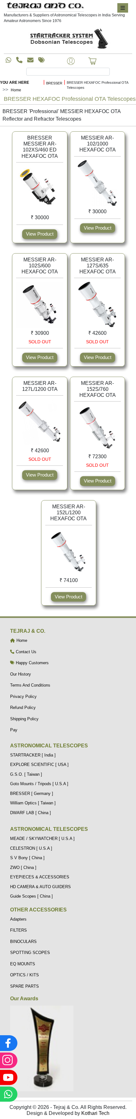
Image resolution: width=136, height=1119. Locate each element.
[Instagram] (8, 1060)
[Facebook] (8, 1043)
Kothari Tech (95, 1113)
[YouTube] (8, 1077)
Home (16, 90)
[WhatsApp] (8, 1094)
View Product (39, 234)
